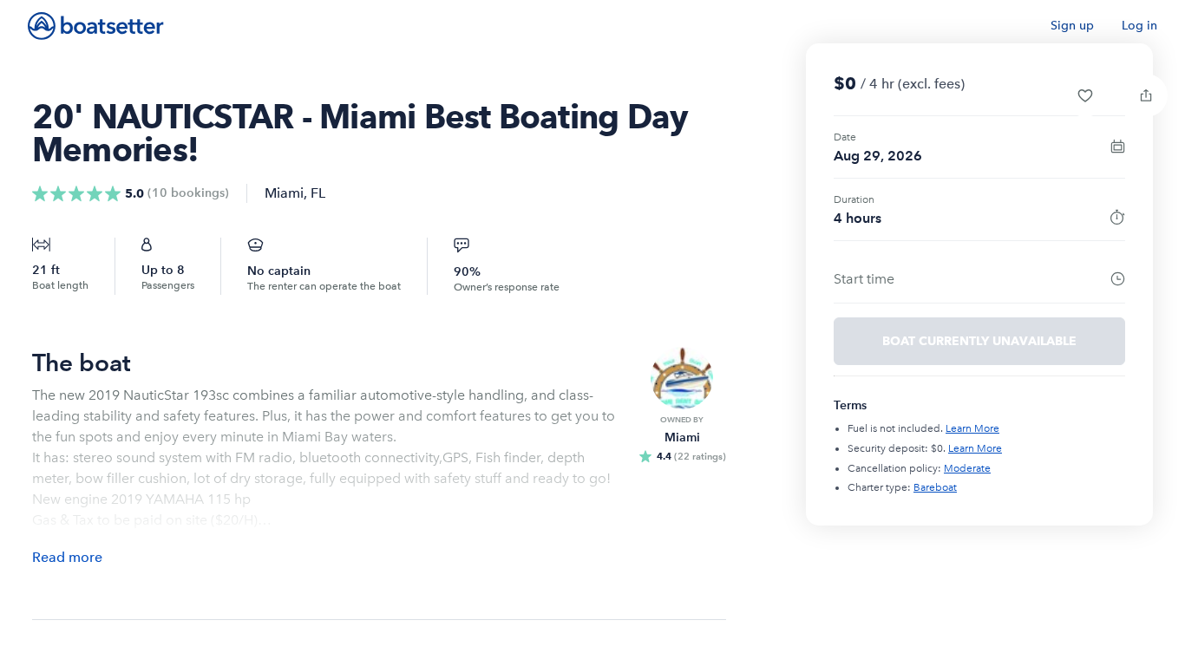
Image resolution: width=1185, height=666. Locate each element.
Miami (284, 193)
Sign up (1072, 25)
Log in (1139, 25)
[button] (1085, 95)
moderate (967, 468)
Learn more (972, 428)
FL (318, 193)
